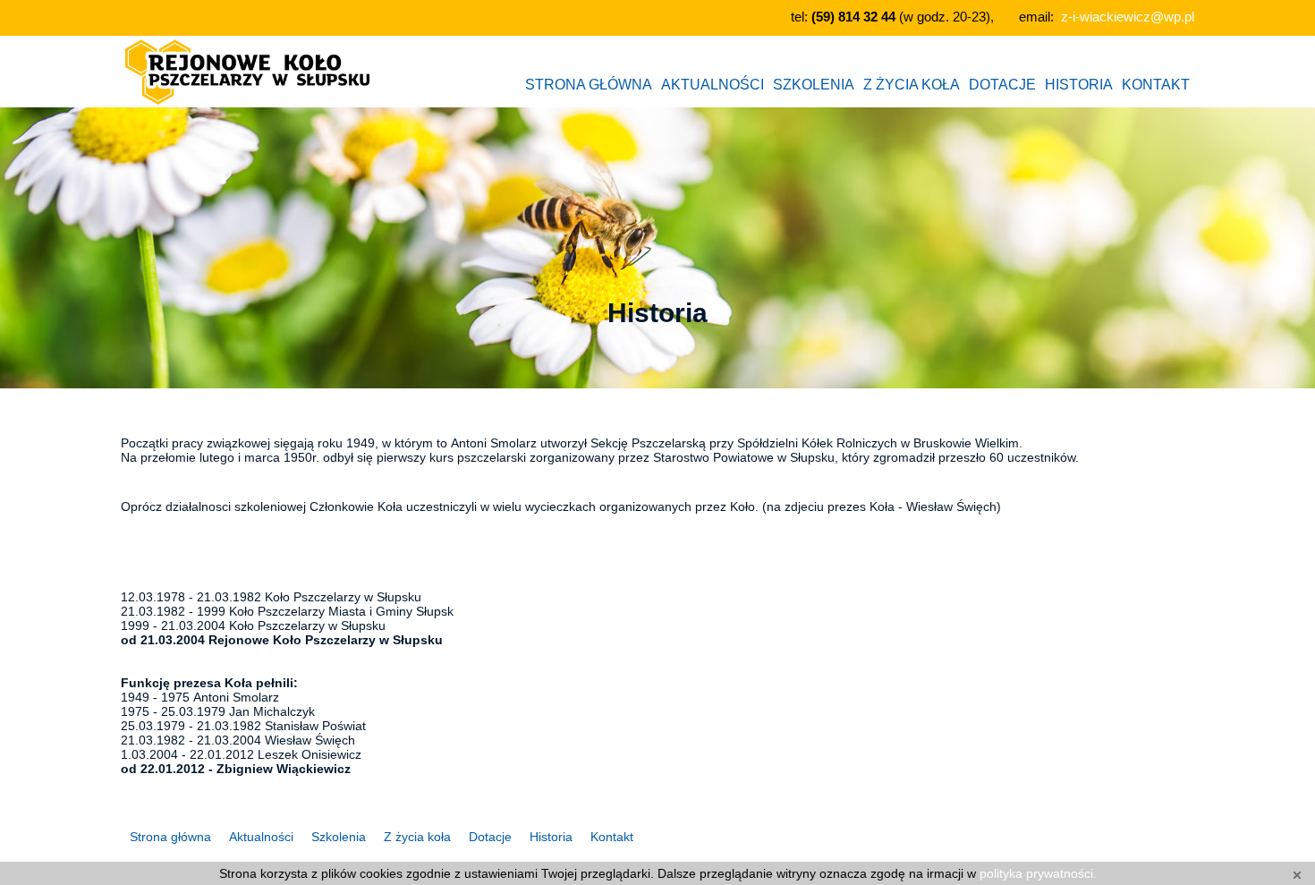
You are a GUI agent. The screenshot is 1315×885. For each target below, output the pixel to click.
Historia (551, 837)
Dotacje (490, 837)
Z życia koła (417, 837)
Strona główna (170, 837)
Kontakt (611, 837)
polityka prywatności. (1038, 873)
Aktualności (261, 837)
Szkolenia (338, 837)
